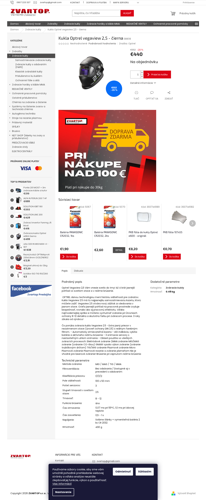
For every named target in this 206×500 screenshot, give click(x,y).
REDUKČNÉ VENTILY (22, 89)
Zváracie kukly (20, 55)
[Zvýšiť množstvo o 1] (141, 73)
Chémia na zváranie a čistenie (29, 102)
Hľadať (127, 13)
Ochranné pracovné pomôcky (29, 93)
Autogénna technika (23, 113)
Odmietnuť (123, 471)
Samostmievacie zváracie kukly (33, 60)
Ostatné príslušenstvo (24, 97)
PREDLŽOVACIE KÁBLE (23, 142)
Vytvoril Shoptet (187, 493)
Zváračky (17, 51)
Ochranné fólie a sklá (27, 80)
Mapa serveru (121, 2)
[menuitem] (14, 23)
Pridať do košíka (159, 74)
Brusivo (16, 131)
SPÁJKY (16, 126)
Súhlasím (144, 471)
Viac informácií (62, 484)
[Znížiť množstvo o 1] (141, 76)
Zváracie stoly (20, 147)
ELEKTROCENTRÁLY (22, 151)
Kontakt (75, 2)
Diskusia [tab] (78, 270)
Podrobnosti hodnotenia (102, 43)
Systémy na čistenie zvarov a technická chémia (28, 108)
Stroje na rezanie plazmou (27, 118)
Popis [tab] (65, 270)
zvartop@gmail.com (108, 461)
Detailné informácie (141, 83)
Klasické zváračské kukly (28, 71)
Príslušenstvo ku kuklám (28, 76)
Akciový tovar (19, 47)
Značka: (127, 43)
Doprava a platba (96, 2)
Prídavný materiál (22, 122)
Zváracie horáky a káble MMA (28, 84)
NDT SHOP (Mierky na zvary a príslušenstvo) (28, 137)
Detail (119, 250)
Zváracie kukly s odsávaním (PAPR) (31, 66)
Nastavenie (63, 492)
